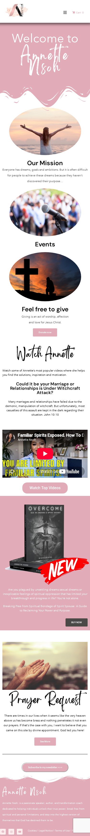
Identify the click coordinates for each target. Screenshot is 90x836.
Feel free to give (45, 309)
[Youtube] (20, 832)
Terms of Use (62, 830)
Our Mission (45, 163)
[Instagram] (11, 832)
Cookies (32, 830)
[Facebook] (3, 832)
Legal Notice (46, 830)
